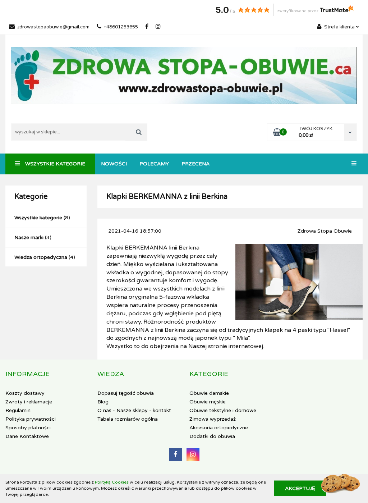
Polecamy (154, 164)
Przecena (195, 164)
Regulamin (18, 410)
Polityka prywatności (30, 419)
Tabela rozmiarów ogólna (127, 419)
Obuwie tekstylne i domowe (222, 410)
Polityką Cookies (112, 482)
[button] (27, 374)
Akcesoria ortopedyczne (218, 428)
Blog (103, 402)
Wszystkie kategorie (54, 164)
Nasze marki (28, 237)
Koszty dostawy (25, 393)
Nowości (114, 164)
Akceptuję (300, 488)
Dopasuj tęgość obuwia (125, 393)
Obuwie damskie (209, 393)
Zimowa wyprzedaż (212, 419)
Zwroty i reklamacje (28, 402)
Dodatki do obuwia (212, 436)
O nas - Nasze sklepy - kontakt (134, 410)
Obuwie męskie (207, 402)
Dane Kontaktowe (27, 436)
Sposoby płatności (28, 428)
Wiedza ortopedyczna (40, 257)
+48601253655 (121, 27)
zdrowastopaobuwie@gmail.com (53, 27)
